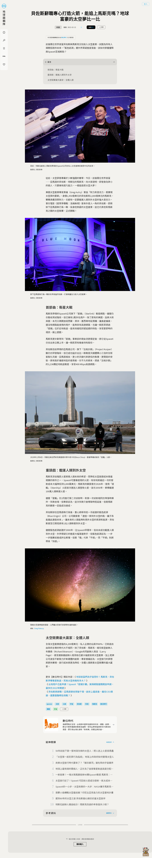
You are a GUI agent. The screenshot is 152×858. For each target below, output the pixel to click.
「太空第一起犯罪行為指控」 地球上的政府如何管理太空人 (85, 756)
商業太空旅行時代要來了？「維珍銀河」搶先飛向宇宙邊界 (84, 762)
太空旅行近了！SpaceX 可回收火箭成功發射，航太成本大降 (84, 780)
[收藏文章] (81, 27)
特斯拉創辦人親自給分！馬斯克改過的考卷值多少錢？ (82, 804)
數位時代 (64, 37)
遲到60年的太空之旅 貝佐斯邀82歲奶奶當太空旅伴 (80, 798)
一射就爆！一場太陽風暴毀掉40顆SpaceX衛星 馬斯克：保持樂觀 (84, 774)
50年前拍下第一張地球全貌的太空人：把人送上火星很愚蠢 (85, 750)
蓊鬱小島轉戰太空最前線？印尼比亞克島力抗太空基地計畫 (84, 792)
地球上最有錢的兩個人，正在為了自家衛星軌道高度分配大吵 (84, 769)
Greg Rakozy (39, 628)
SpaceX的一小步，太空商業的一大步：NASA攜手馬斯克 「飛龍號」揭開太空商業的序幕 (83, 786)
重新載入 (80, 844)
